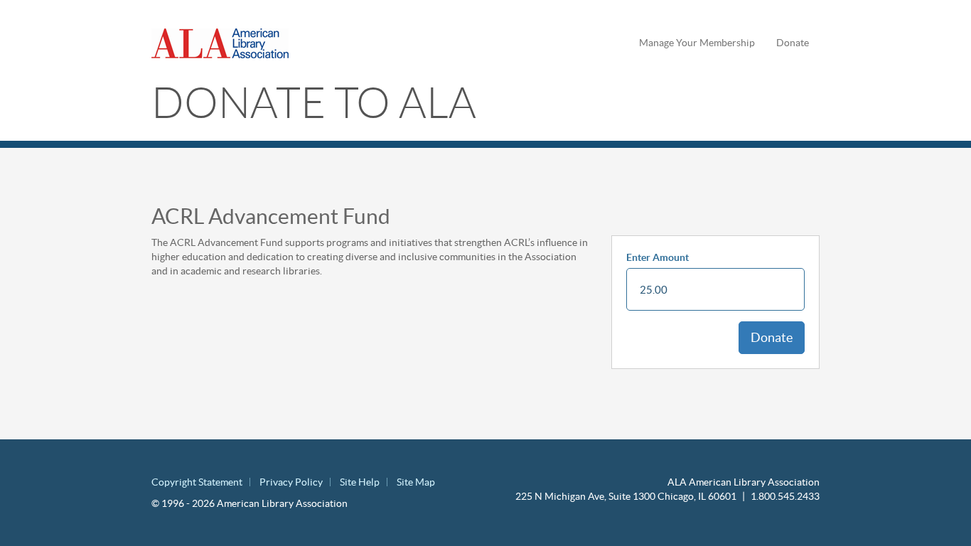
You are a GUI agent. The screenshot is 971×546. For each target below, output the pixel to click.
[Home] (225, 43)
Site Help (360, 482)
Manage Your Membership (697, 42)
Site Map (416, 482)
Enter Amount (657, 257)
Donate (792, 42)
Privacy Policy (291, 482)
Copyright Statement (196, 482)
